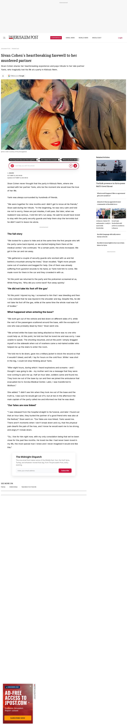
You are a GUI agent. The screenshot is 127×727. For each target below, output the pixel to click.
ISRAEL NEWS (70, 38)
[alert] (18, 704)
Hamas (3, 487)
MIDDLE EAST (96, 38)
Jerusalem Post (5, 48)
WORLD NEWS (83, 38)
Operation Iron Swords (29, 487)
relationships (13, 487)
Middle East (15, 48)
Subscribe (65, 471)
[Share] (3, 76)
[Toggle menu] (4, 38)
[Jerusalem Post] (22, 38)
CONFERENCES (56, 38)
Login (120, 38)
